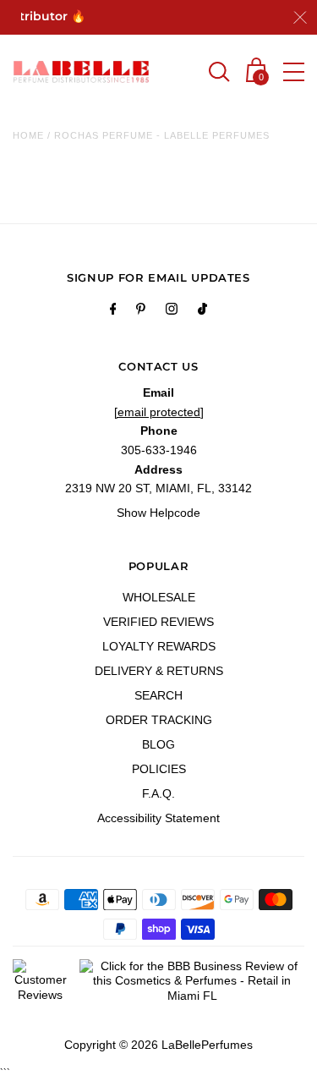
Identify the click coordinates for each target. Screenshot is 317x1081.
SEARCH (158, 695)
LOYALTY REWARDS (159, 646)
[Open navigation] (293, 72)
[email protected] (159, 412)
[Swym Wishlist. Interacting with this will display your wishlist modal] (183, 73)
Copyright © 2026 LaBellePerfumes (158, 1044)
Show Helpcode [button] (158, 512)
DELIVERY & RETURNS (159, 671)
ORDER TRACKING (159, 720)
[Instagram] (172, 311)
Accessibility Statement (158, 818)
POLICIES (159, 769)
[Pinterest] (140, 311)
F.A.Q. (158, 793)
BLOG (158, 744)
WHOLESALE (159, 597)
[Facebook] (113, 311)
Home (28, 135)
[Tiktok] (202, 311)
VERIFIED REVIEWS (158, 621)
